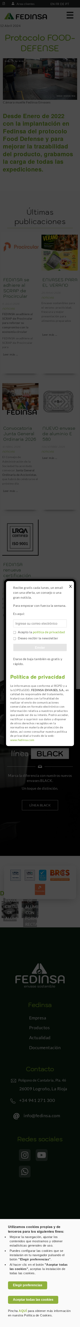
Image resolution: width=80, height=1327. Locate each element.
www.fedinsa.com (22, 739)
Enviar (40, 647)
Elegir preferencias (27, 1285)
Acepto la (41, 632)
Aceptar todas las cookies (33, 1299)
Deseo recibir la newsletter (38, 638)
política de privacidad (49, 632)
